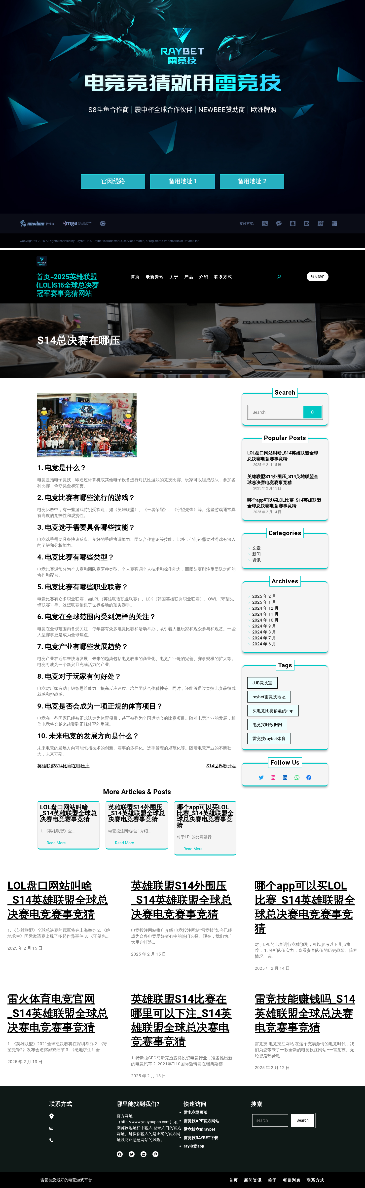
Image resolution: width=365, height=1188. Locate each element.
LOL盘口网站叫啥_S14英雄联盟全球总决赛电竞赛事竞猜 (282, 455)
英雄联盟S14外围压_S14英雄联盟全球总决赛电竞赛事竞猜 (282, 479)
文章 (256, 548)
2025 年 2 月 (264, 596)
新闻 (256, 554)
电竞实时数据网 (267, 724)
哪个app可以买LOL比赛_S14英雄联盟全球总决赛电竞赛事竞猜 (284, 502)
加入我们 (318, 276)
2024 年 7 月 (264, 637)
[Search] (312, 412)
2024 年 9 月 (264, 626)
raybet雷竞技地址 (269, 696)
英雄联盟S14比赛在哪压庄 (63, 765)
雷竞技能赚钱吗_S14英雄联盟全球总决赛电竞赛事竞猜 (305, 1013)
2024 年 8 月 (264, 632)
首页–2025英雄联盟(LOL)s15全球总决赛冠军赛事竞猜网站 (67, 284)
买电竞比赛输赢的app (273, 710)
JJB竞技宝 (262, 682)
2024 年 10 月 (265, 620)
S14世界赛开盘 (221, 765)
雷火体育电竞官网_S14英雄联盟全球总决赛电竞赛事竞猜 (57, 1013)
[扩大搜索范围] (279, 276)
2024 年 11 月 (265, 614)
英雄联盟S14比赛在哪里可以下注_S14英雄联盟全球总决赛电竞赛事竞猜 (181, 1020)
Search (302, 1120)
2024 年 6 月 (264, 643)
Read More (57, 843)
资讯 (256, 559)
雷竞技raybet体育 (269, 738)
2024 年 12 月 (265, 608)
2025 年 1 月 (264, 602)
